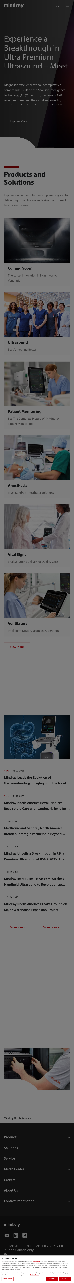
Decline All (65, 1278)
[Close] (71, 1258)
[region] (37, 1269)
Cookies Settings (8, 1278)
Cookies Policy (34, 1275)
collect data (36, 1261)
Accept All (52, 1278)
